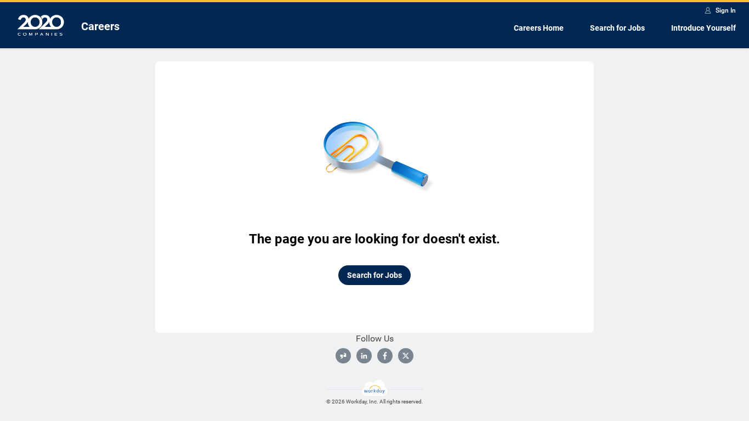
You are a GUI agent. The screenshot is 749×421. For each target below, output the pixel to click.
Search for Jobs (617, 28)
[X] (405, 355)
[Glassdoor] (343, 355)
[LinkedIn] (364, 355)
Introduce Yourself (703, 28)
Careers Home (539, 28)
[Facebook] (385, 355)
